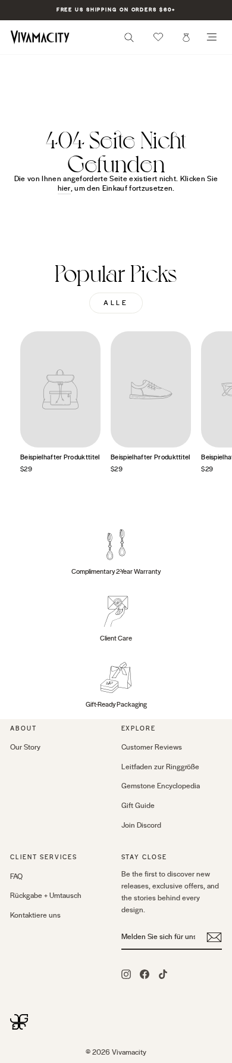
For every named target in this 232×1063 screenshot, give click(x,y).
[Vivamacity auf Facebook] (144, 974)
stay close (144, 857)
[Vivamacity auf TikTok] (163, 974)
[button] (158, 37)
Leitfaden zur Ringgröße (160, 767)
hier (64, 188)
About (23, 728)
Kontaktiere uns (35, 915)
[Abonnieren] (214, 937)
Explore (138, 728)
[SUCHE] (129, 41)
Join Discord (141, 825)
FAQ (16, 876)
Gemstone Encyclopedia (160, 786)
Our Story (25, 747)
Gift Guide (138, 805)
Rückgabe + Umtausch (45, 895)
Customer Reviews (151, 747)
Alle (116, 303)
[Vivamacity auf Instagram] (126, 974)
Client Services (43, 857)
